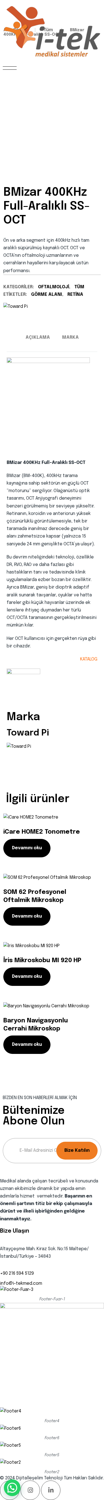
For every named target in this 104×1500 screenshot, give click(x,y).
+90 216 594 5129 (17, 1273)
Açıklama (38, 337)
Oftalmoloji (53, 287)
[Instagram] (30, 1490)
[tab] (37, 338)
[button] (12, 1487)
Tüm (79, 287)
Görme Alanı (46, 294)
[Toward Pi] (15, 306)
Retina (75, 294)
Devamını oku (27, 848)
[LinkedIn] (50, 1490)
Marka (70, 337)
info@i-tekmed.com (21, 1283)
